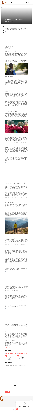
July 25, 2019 (21, 358)
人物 (9, 347)
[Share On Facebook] (3, 28)
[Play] (17, 409)
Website (15, 385)
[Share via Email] (3, 32)
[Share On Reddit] (3, 30)
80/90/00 (7, 347)
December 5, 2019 (10, 359)
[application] (24, 409)
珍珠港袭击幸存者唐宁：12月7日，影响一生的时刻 (12, 357)
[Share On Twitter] (3, 26)
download (9, 355)
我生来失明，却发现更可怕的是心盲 (24, 406)
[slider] (31, 409)
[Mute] (29, 409)
